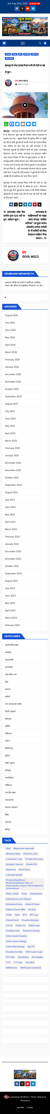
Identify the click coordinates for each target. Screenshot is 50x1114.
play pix (31, 946)
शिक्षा (7, 814)
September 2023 (13, 573)
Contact (30, 1107)
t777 (8, 962)
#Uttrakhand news (14, 904)
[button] (40, 43)
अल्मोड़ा (8, 652)
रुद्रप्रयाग (9, 800)
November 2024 (13, 470)
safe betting (23, 957)
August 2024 (11, 492)
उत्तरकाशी (9, 660)
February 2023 (12, 625)
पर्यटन (7, 741)
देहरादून (14, 54)
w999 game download (30, 968)
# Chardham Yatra (14, 859)
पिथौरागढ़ (9, 748)
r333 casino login (34, 952)
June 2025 (10, 418)
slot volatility (37, 957)
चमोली (7, 696)
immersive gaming (31, 931)
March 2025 (11, 441)
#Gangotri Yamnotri (14, 864)
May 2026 (10, 337)
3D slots (32, 909)
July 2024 (10, 500)
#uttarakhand (36, 894)
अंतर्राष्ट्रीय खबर (11, 645)
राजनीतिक (26, 54)
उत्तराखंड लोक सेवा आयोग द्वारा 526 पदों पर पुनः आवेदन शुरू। (14, 215)
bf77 (25, 915)
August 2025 (11, 404)
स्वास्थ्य (8, 822)
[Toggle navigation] (22, 43)
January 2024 (12, 544)
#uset (24, 894)
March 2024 (11, 529)
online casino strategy (16, 941)
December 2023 (13, 551)
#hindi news (24, 869)
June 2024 (10, 507)
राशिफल (8, 785)
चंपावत (8, 689)
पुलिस (20, 54)
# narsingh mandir (14, 875)
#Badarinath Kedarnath (23, 848)
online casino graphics (16, 936)
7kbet (17, 915)
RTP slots (10, 957)
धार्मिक (7, 726)
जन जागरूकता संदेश (13, 704)
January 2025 (12, 455)
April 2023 (10, 610)
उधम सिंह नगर (11, 674)
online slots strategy (15, 946)
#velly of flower (32, 904)
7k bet (9, 915)
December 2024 (13, 463)
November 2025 (13, 382)
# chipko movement (34, 859)
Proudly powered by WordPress (17, 1097)
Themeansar (25, 1101)
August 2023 (11, 581)
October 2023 (12, 566)
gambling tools (13, 931)
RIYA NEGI (23, 80)
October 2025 (12, 389)
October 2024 (12, 477)
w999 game (11, 968)
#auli (8, 848)
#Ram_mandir (12, 894)
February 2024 (12, 536)
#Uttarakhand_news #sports (18, 899)
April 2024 (10, 522)
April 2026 (10, 345)
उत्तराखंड (8, 54)
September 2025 (13, 396)
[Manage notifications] (6, 1097)
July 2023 (10, 588)
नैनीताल (8, 733)
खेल (6, 682)
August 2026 (11, 315)
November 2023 (13, 559)
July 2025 (10, 411)
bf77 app (34, 915)
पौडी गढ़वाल (10, 763)
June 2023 (10, 596)
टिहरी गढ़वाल (10, 711)
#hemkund (11, 869)
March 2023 (11, 618)
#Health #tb (31, 864)
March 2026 (11, 352)
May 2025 (10, 426)
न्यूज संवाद (20, 1107)
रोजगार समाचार (9, 58)
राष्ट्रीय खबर (34, 54)
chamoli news (12, 920)
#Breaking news (13, 854)
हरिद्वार (7, 829)
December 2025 (13, 374)
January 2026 (12, 367)
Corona (9, 925)
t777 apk (18, 962)
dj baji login (34, 925)
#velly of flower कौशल (15, 909)
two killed (29, 962)
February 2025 (12, 448)
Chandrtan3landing (30, 920)
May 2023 (10, 603)
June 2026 (10, 330)
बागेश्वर (8, 770)
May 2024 (10, 514)
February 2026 (12, 359)
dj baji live (20, 925)
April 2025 (10, 433)
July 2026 (10, 323)
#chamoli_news (30, 854)
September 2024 (13, 485)
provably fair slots (14, 952)
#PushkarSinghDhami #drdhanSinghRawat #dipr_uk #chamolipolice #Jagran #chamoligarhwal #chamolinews (24, 884)
